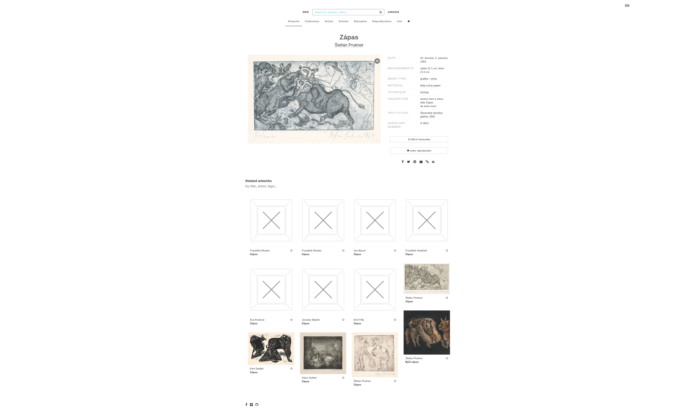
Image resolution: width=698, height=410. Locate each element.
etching (424, 92)
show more (429, 106)
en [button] (627, 5)
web (306, 11)
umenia (393, 11)
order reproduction (420, 150)
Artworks (293, 21)
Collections (312, 21)
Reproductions (382, 21)
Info (399, 21)
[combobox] (348, 12)
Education (360, 21)
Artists (329, 21)
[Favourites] (409, 21)
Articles (343, 21)
